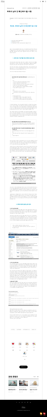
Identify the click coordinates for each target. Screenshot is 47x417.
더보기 (34, 376)
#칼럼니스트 (34, 329)
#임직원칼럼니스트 (26, 329)
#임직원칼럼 (19, 329)
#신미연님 (13, 329)
